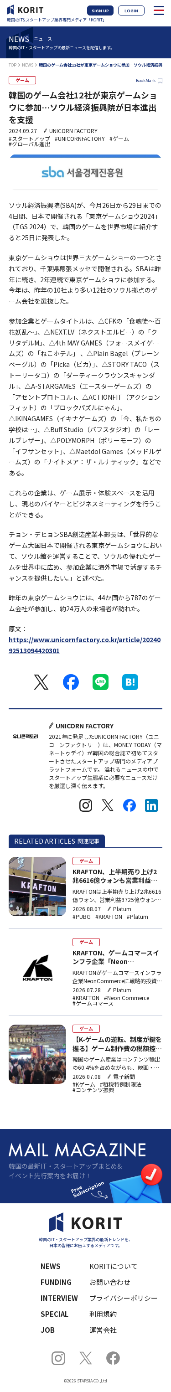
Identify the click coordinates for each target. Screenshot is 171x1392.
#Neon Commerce (126, 997)
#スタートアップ (29, 138)
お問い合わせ (109, 1282)
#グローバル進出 (29, 144)
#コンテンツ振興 (93, 1090)
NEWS (27, 65)
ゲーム (22, 80)
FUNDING (56, 1282)
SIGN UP (100, 11)
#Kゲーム (84, 1084)
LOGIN (131, 11)
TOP (12, 65)
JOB (48, 1329)
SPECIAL (54, 1313)
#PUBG (82, 916)
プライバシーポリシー (119, 1297)
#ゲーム (119, 138)
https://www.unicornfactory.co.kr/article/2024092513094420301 (85, 645)
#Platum (137, 916)
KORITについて (113, 1266)
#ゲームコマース (93, 1003)
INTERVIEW (59, 1297)
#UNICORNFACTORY (80, 138)
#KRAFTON (108, 916)
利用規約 (103, 1313)
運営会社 (103, 1329)
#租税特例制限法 (120, 1084)
